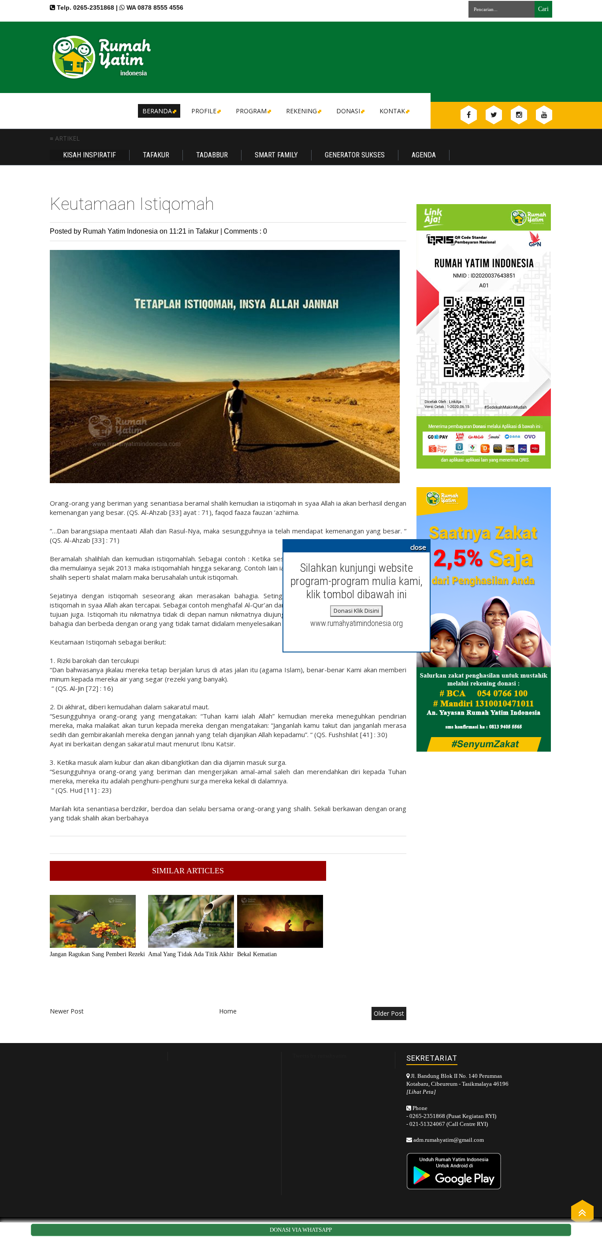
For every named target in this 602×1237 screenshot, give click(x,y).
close (418, 547)
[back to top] (582, 1212)
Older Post (389, 1013)
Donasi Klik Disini (356, 611)
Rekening (301, 111)
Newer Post (67, 1011)
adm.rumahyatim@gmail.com (448, 1139)
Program (251, 111)
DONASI (348, 111)
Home (228, 1011)
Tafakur (156, 155)
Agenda (424, 155)
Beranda (157, 111)
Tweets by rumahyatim (319, 1055)
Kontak (392, 111)
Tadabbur (212, 155)
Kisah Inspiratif (89, 155)
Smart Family (276, 155)
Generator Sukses (355, 155)
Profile (203, 111)
